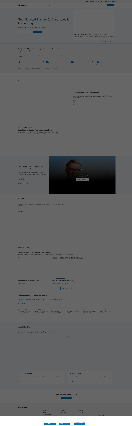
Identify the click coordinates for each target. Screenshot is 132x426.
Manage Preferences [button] (79, 423)
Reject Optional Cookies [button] (64, 423)
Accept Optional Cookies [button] (50, 423)
